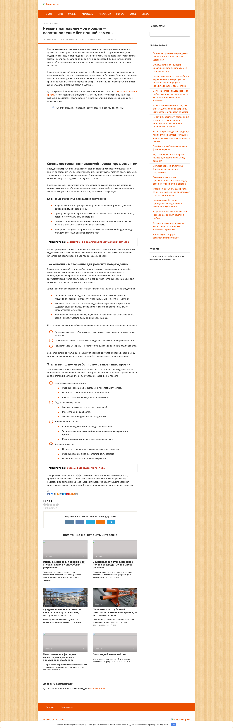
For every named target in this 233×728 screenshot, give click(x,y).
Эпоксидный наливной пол (109, 654)
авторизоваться (97, 688)
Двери (49, 14)
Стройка (72, 14)
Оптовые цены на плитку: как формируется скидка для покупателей (168, 169)
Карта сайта (67, 707)
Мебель (120, 14)
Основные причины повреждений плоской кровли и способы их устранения (64, 564)
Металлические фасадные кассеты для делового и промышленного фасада (59, 657)
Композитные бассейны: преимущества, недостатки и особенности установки (167, 203)
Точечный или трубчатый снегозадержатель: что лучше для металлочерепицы (115, 612)
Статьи (133, 14)
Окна (60, 14)
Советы (146, 14)
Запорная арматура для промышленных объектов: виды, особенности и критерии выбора (170, 180)
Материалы (87, 14)
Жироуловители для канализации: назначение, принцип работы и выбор (170, 214)
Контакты (51, 707)
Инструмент (105, 14)
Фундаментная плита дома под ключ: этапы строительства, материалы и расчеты (62, 612)
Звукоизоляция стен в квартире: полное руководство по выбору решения (113, 564)
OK (174, 725)
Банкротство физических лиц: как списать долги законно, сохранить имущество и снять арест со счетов (171, 108)
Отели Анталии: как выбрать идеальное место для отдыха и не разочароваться (170, 68)
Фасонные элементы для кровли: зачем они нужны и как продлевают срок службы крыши (171, 192)
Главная (46, 23)
